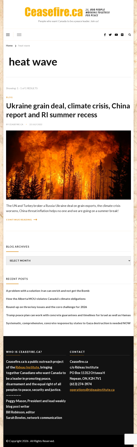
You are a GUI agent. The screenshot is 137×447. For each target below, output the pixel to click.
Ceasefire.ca (16, 124)
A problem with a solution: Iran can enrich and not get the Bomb (48, 290)
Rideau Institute (27, 367)
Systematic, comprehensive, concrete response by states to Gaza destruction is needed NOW (68, 323)
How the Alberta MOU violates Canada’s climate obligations (46, 298)
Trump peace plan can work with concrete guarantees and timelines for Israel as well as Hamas (68, 315)
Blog (9, 97)
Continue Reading (19, 219)
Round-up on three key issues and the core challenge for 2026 (46, 307)
